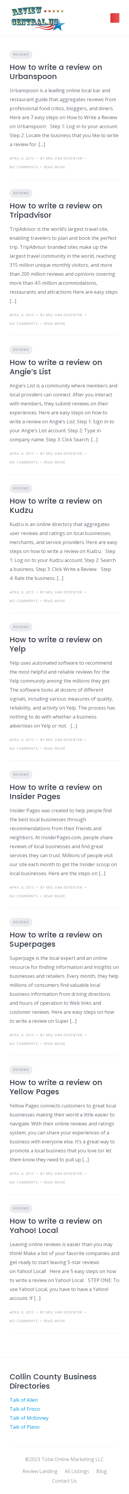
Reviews (21, 54)
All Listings (77, 1471)
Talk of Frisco (25, 1409)
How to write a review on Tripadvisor (56, 210)
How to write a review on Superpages (56, 939)
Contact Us (64, 1481)
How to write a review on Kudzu (56, 506)
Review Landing (40, 1471)
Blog (101, 1471)
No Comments (24, 167)
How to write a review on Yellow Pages (56, 1087)
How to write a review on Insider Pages (56, 792)
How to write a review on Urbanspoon (56, 72)
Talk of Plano (25, 1427)
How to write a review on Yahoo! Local (56, 1226)
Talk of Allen (24, 1400)
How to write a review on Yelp (56, 644)
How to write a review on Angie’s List (56, 367)
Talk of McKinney (29, 1418)
